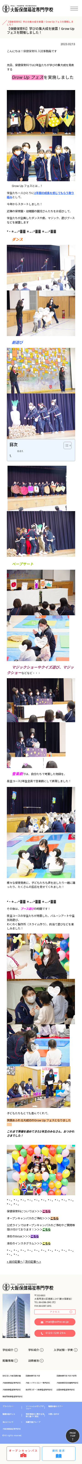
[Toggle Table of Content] (65, 445)
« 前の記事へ (15, 1261)
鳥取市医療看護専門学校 (13, 1396)
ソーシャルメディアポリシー (35, 1407)
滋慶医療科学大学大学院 (66, 1375)
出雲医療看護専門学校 (65, 1389)
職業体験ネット (9, 1414)
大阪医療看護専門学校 (12, 1389)
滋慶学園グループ (33, 1422)
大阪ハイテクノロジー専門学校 (38, 1382)
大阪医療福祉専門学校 (12, 1382)
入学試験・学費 (63, 1350)
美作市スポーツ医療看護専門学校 (39, 1389)
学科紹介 (33, 1350)
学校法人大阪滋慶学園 (12, 1375)
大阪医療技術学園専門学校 (67, 1382)
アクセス (55, 1311)
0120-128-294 (56, 1333)
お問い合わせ (53, 1414)
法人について (8, 1422)
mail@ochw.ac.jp (57, 1321)
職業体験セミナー (55, 1406)
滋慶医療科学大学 (33, 1375)
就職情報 (8, 1360)
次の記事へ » (33, 1261)
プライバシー (8, 1406)
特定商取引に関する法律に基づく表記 (35, 1415)
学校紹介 (8, 1350)
